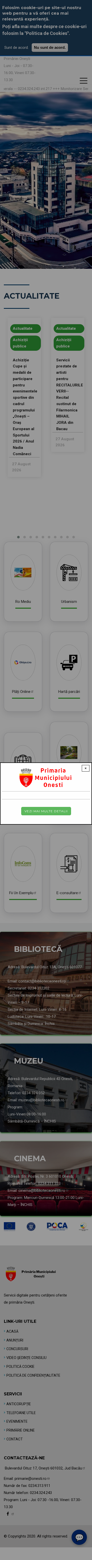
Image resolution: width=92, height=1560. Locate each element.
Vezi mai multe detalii (46, 811)
